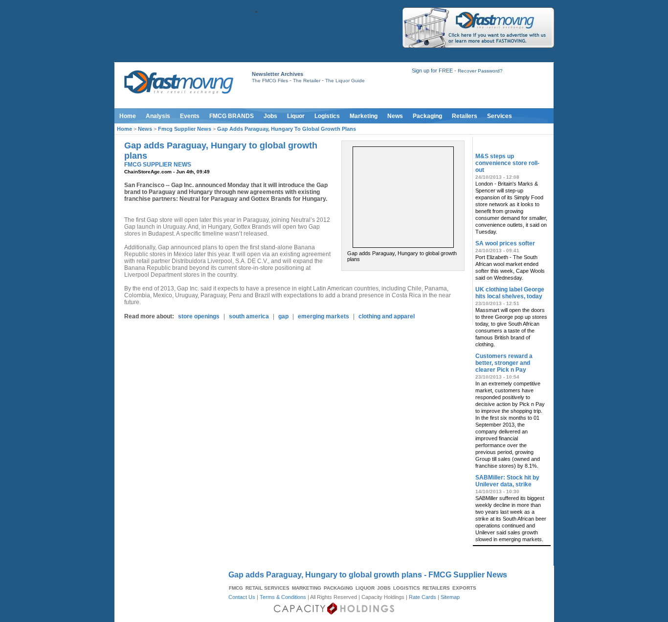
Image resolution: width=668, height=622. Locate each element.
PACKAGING (338, 588)
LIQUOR (365, 588)
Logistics (327, 116)
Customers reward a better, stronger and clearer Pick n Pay (504, 363)
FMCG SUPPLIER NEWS (157, 164)
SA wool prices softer (505, 243)
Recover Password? (480, 70)
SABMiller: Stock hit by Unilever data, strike (507, 481)
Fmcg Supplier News (184, 129)
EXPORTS (464, 588)
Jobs (270, 116)
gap (283, 316)
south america (249, 316)
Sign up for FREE (432, 70)
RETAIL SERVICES (267, 588)
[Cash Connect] (256, 10)
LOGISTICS (406, 588)
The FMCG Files (270, 80)
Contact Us (241, 597)
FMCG (236, 588)
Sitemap (450, 597)
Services (499, 116)
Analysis (158, 116)
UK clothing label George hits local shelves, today (509, 293)
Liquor (296, 116)
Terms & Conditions (283, 597)
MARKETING (306, 588)
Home (127, 116)
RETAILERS (436, 588)
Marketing (364, 116)
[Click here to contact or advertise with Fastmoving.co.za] (478, 46)
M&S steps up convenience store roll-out (507, 163)
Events (190, 116)
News (395, 116)
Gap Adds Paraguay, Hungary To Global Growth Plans (286, 129)
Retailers (464, 116)
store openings (199, 316)
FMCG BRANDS (231, 116)
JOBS (384, 588)
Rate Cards (422, 597)
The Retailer (306, 80)
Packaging (427, 116)
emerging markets (323, 316)
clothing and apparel (386, 316)
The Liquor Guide (345, 80)
